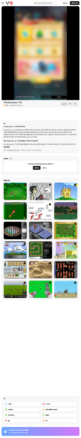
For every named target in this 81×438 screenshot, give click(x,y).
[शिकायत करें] (75, 104)
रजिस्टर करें (75, 3)
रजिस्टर (37, 168)
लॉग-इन (65, 3)
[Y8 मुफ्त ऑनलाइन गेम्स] (9, 3)
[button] (7, 147)
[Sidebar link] (3, 3)
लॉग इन (45, 168)
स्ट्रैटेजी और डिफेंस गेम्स (13, 150)
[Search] (35, 3)
